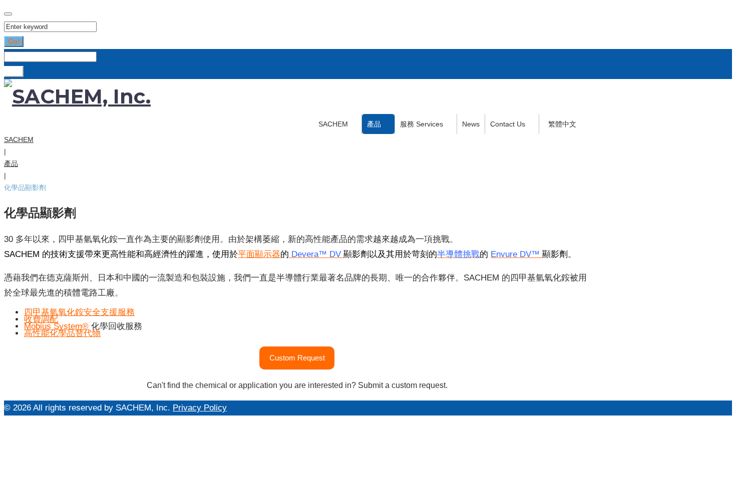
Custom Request (297, 358)
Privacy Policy (200, 407)
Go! (14, 42)
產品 (374, 124)
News (471, 124)
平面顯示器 (259, 254)
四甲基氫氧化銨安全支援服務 (79, 312)
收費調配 (41, 319)
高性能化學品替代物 (62, 333)
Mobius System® (56, 326)
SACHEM (333, 124)
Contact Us (507, 124)
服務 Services (421, 124)
